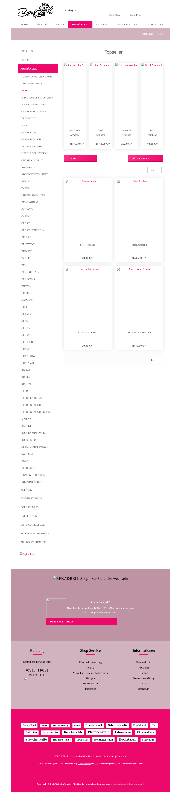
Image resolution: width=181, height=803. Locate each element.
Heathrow (28, 356)
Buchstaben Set (50, 732)
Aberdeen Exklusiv (34, 174)
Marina (26, 419)
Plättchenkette (98, 732)
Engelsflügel (139, 725)
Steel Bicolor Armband (74, 132)
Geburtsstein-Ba (117, 725)
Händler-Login (143, 662)
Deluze (26, 237)
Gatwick (27, 300)
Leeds (25, 391)
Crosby (26, 223)
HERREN (26, 293)
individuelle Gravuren (37, 97)
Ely (23, 265)
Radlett (27, 426)
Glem (24, 321)
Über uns (27, 51)
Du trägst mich (73, 732)
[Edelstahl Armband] (126, 94)
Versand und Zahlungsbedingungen (90, 673)
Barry (25, 188)
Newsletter (143, 667)
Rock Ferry (29, 440)
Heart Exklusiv (32, 146)
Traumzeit (28, 118)
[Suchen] (100, 10)
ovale (77, 725)
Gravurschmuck (31, 498)
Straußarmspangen (35, 447)
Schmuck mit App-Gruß (37, 76)
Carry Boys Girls (33, 139)
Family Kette (148, 740)
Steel (25, 90)
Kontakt (90, 667)
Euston (26, 286)
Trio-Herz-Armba (62, 739)
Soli (24, 125)
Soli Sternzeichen (33, 104)
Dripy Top (27, 244)
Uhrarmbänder (31, 83)
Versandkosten (84, 763)
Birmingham (29, 202)
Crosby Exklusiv (32, 230)
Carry (25, 216)
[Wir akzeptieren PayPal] (38, 554)
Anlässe (26, 490)
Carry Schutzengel (34, 111)
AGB (143, 683)
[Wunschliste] (115, 8)
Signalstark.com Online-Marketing (127, 784)
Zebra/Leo (28, 468)
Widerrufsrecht (90, 683)
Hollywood (29, 363)
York (24, 461)
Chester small (94, 725)
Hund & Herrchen (33, 475)
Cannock (27, 209)
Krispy (25, 377)
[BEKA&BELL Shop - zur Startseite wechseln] (35, 11)
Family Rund (29, 725)
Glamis (26, 314)
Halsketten (29, 516)
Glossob (27, 342)
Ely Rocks (28, 279)
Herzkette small (103, 739)
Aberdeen (28, 167)
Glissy (25, 328)
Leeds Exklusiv (32, 398)
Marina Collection (34, 153)
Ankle (25, 181)
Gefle (25, 307)
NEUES (25, 60)
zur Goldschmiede (33, 542)
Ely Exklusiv (30, 272)
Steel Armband (100, 132)
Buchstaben (31, 732)
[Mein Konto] (137, 8)
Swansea (27, 454)
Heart (25, 349)
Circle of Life (82, 740)
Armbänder (29, 68)
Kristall (27, 384)
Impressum (90, 689)
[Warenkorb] (152, 10)
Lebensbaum (123, 732)
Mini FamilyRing (60, 725)
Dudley (26, 251)
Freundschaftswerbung (90, 662)
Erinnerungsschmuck (35, 533)
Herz (154, 725)
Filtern (72, 158)
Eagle (25, 258)
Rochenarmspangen (34, 433)
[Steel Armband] (101, 94)
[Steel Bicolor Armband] (75, 94)
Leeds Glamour (31, 405)
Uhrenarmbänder (33, 195)
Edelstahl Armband (126, 132)
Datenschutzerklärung (143, 678)
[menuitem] (83, 10)
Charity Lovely (32, 160)
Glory (25, 335)
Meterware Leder (33, 524)
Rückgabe (90, 678)
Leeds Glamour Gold (35, 412)
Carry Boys (29, 132)
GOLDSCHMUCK (30, 507)
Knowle (26, 370)
